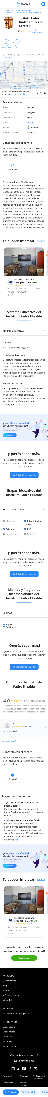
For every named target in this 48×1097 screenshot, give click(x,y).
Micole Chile (8, 1036)
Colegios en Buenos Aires (15, 12)
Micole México (9, 1031)
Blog (5, 985)
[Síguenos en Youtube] (35, 1068)
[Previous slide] (2, 727)
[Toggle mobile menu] (4, 4)
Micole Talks (8, 1000)
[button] (24, 330)
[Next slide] (46, 727)
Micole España (9, 1027)
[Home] (3, 10)
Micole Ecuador (9, 1046)
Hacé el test (24, 958)
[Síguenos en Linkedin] (13, 1068)
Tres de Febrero (34, 12)
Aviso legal (7, 1076)
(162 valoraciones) (37, 31)
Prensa (6, 990)
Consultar (31, 122)
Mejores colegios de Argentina (16, 1013)
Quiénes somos (9, 980)
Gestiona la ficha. (19, 94)
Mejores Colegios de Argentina (19, 10)
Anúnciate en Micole (11, 995)
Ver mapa (9, 57)
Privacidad (24, 1076)
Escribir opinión (10, 741)
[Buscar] (43, 4)
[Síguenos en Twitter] (18, 1068)
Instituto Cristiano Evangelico (24, 281)
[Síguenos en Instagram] (29, 1068)
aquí (17, 839)
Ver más (41, 240)
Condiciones (8, 1082)
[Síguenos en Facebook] (24, 1068)
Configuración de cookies (39, 1077)
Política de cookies (24, 1084)
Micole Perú (8, 1041)
